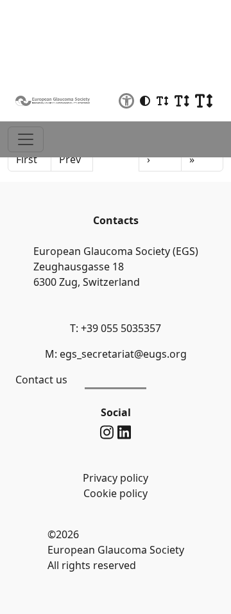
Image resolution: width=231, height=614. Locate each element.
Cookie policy (115, 493)
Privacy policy (115, 478)
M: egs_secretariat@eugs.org (116, 354)
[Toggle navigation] (26, 139)
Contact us (41, 380)
